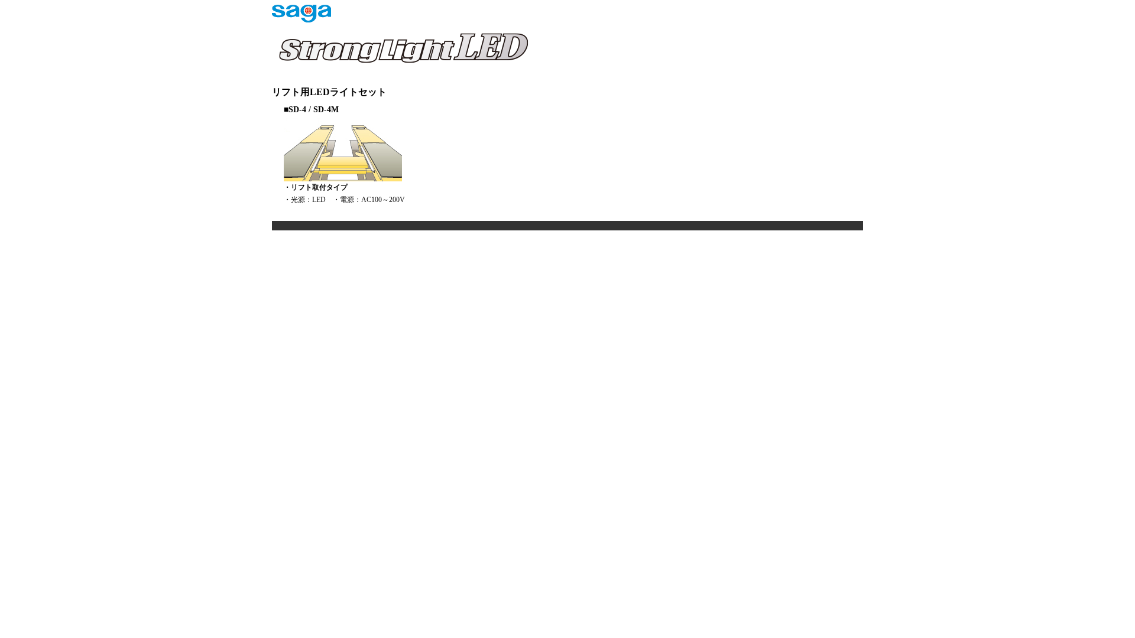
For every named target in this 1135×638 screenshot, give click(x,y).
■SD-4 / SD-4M (311, 109)
